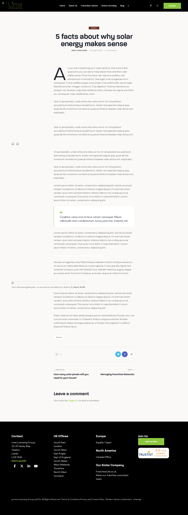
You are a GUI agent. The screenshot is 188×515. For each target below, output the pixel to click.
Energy (94, 28)
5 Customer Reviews (160, 456)
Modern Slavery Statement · (119, 499)
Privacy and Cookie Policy (92, 499)
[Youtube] (36, 466)
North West (60, 472)
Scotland (58, 475)
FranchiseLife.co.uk (106, 471)
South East (59, 442)
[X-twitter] (22, 466)
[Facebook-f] (15, 466)
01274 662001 (19, 460)
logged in (73, 400)
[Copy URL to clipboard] (131, 354)
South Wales (60, 460)
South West (60, 449)
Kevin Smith (79, 287)
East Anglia (59, 453)
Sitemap (137, 499)
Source (59, 337)
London (58, 446)
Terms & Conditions (70, 499)
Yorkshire (59, 468)
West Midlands (62, 464)
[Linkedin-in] (29, 466)
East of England (62, 457)
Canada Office (103, 457)
